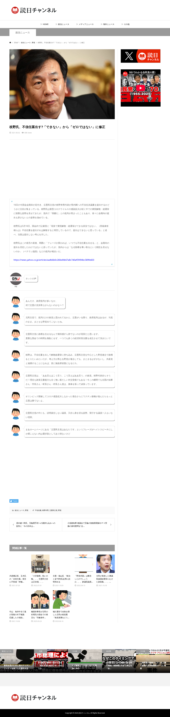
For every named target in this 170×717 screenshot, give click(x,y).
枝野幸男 (45, 510)
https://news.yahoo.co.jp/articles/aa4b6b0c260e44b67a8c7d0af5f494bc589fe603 (54, 259)
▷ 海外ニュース (107, 24)
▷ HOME (44, 24)
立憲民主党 (53, 510)
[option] (17, 661)
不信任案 (38, 510)
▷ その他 (125, 24)
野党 (26, 510)
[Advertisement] (62, 172)
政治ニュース (23, 32)
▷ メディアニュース (85, 24)
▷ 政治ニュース (62, 24)
